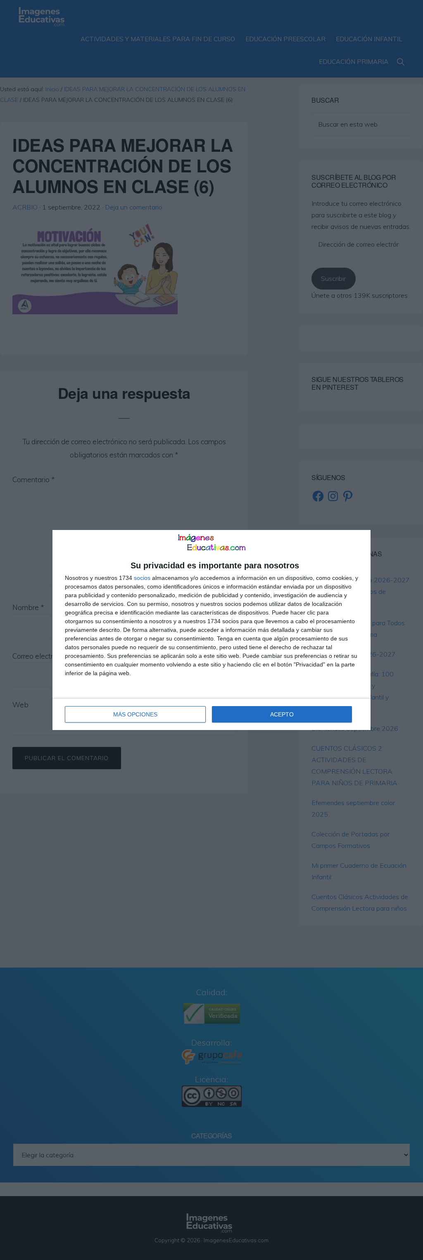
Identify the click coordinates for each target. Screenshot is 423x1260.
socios (142, 578)
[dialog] (211, 630)
